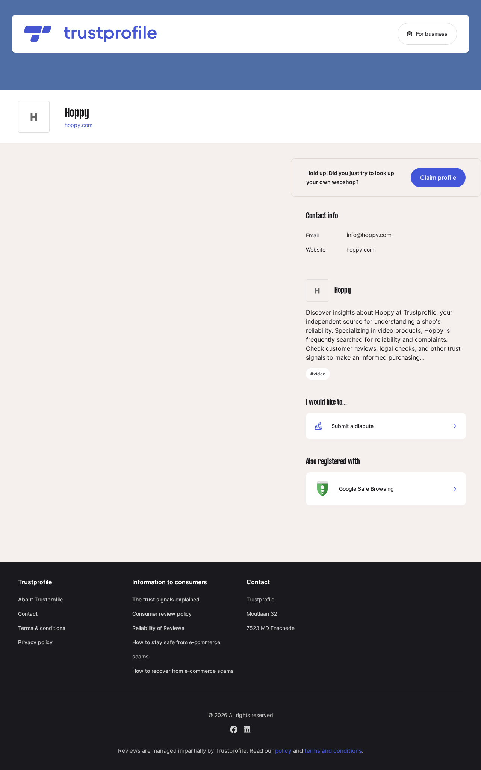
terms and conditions (333, 750)
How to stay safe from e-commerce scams (176, 649)
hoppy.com (78, 125)
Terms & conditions (41, 628)
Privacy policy (35, 642)
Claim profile (438, 177)
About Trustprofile (40, 599)
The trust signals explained (166, 599)
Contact (28, 613)
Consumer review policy (162, 613)
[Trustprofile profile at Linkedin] (247, 728)
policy (283, 750)
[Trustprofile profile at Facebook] (233, 728)
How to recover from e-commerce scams (183, 671)
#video (317, 374)
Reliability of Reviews (158, 628)
